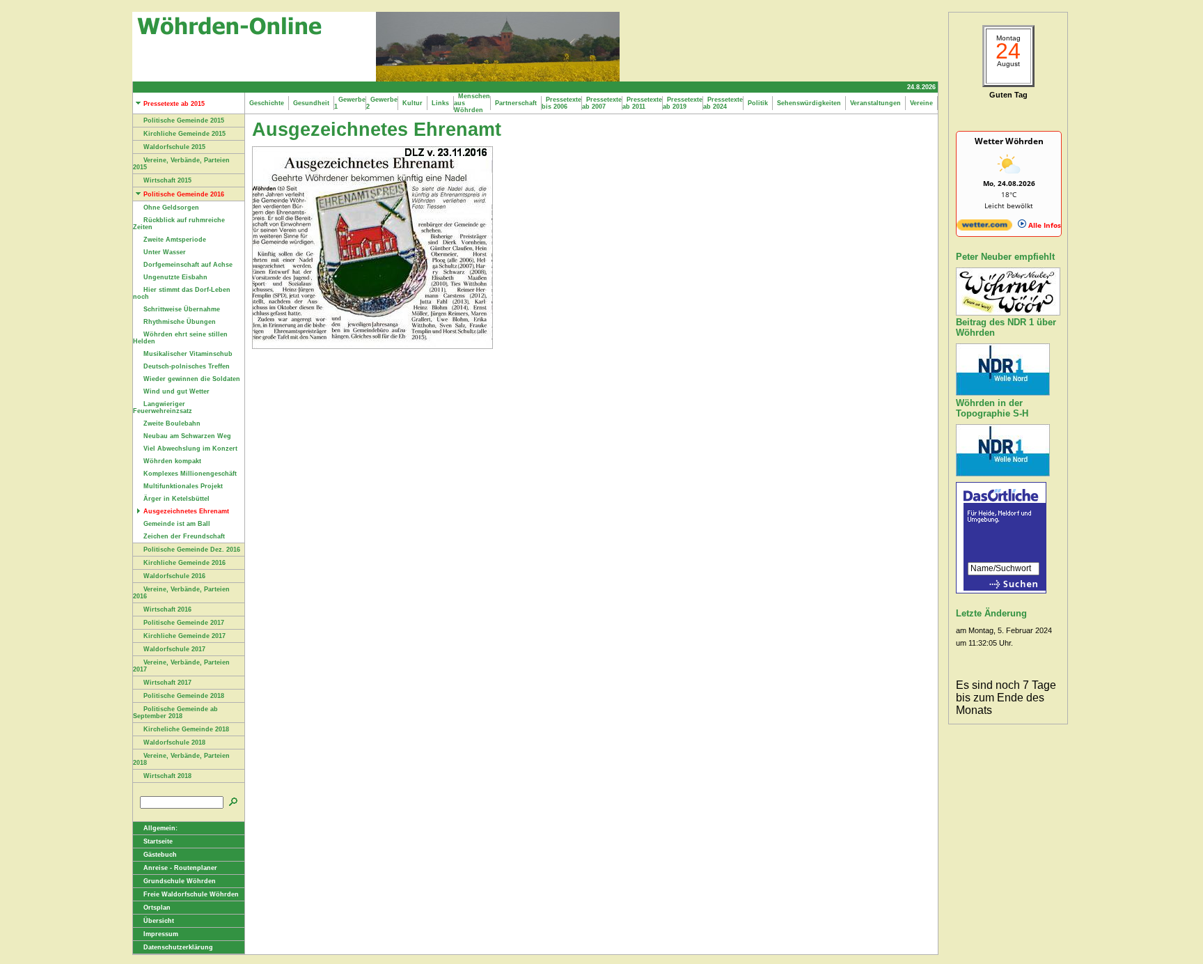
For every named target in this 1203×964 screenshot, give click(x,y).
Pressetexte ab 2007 (602, 103)
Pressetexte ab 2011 (642, 103)
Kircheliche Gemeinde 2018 (186, 729)
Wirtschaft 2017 (167, 682)
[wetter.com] (984, 228)
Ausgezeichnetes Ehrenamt (186, 511)
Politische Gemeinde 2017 (183, 622)
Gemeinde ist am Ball (176, 523)
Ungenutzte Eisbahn (175, 277)
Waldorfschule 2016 (174, 576)
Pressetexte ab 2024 (723, 103)
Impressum (160, 934)
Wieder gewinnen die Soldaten (191, 378)
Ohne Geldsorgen (171, 207)
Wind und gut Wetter (176, 391)
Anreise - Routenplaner (180, 867)
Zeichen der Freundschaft (184, 536)
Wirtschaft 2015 (167, 180)
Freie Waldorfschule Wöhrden (191, 894)
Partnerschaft (516, 103)
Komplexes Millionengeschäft (190, 473)
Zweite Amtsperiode (174, 239)
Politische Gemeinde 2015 (183, 120)
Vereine (921, 103)
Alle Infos (1043, 225)
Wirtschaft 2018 (167, 775)
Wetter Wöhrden (1009, 141)
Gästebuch (160, 854)
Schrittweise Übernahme (181, 309)
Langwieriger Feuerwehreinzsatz (162, 407)
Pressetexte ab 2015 (174, 103)
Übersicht (158, 920)
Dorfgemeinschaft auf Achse (188, 264)
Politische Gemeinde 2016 (183, 194)
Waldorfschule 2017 (174, 649)
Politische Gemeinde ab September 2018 (175, 713)
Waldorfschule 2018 (174, 742)
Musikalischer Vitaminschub (188, 353)
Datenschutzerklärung (178, 947)
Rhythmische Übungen (179, 321)
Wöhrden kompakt (172, 461)
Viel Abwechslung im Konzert (190, 448)
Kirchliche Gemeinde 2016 (184, 562)
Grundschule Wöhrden (179, 881)
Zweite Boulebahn (171, 423)
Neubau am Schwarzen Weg (187, 436)
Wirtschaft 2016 (167, 609)
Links (440, 103)
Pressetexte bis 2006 (561, 103)
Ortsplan (157, 907)
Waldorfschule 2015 (174, 146)
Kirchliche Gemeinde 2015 (184, 133)
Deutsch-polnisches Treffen (186, 366)
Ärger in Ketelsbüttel (176, 498)
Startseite (158, 841)
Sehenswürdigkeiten (809, 103)
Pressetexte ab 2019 (682, 103)
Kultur (412, 103)
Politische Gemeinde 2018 (183, 695)
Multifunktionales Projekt (183, 486)
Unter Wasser (164, 252)
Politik (758, 103)
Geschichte (266, 103)
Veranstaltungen (875, 103)
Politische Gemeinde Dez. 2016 (191, 549)
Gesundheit (311, 103)
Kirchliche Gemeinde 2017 (184, 635)
